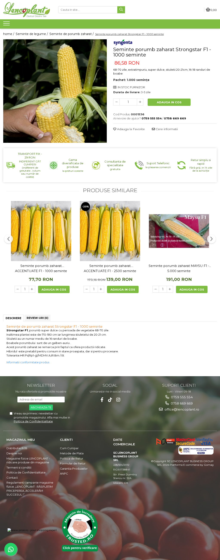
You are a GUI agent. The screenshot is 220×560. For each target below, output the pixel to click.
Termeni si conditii (18, 467)
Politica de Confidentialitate (33, 421)
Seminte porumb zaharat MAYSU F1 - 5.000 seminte (179, 268)
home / (9, 34)
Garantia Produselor (74, 468)
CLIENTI (66, 440)
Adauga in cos (169, 102)
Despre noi (14, 453)
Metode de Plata (72, 453)
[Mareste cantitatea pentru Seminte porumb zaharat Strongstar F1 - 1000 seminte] (140, 102)
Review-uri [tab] (37, 318)
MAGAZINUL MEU (20, 440)
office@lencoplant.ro (181, 409)
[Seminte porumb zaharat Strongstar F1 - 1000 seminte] (55, 91)
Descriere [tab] (13, 318)
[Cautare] (121, 9)
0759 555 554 (181, 397)
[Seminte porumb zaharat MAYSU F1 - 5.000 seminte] (179, 231)
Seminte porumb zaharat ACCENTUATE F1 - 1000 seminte (41, 268)
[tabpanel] (55, 91)
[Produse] (7, 24)
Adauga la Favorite (130, 129)
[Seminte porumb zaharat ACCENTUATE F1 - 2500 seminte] (110, 231)
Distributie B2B (16, 448)
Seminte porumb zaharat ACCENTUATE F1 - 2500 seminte (110, 268)
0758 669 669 (181, 403)
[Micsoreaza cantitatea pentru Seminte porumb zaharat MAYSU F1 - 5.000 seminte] (156, 289)
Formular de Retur (73, 463)
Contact (12, 477)
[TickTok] (110, 399)
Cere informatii (166, 129)
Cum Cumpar (69, 448)
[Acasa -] (27, 9)
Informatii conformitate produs (27, 362)
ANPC (64, 473)
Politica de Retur (71, 458)
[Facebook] (102, 399)
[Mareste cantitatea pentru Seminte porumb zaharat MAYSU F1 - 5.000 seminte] (170, 289)
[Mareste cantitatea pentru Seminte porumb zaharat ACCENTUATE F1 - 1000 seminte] (32, 289)
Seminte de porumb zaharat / (72, 34)
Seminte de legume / (32, 34)
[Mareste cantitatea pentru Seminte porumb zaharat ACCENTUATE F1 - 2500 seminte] (101, 289)
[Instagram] (118, 399)
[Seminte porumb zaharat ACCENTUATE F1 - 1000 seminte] (41, 231)
